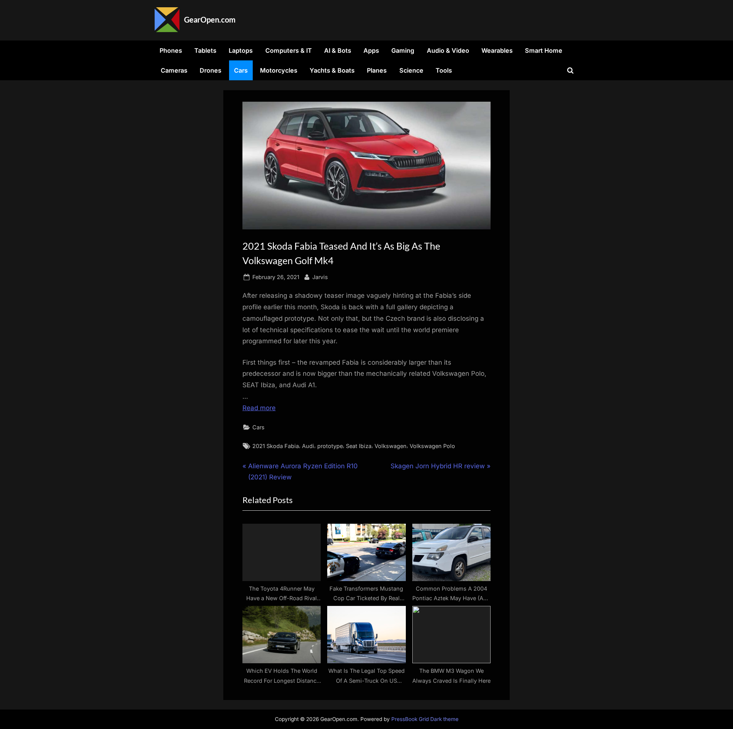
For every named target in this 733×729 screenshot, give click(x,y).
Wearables (497, 50)
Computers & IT (288, 50)
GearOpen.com (210, 19)
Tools (444, 70)
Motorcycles (278, 70)
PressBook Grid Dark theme (425, 719)
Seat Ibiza (358, 446)
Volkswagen (391, 446)
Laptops (241, 50)
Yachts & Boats (332, 70)
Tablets (205, 50)
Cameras (174, 70)
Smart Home (543, 50)
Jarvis (320, 276)
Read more (259, 408)
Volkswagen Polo (432, 446)
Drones (210, 70)
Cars (241, 70)
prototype (330, 446)
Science (411, 70)
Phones (171, 50)
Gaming (402, 50)
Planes (377, 70)
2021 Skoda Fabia (275, 446)
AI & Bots (337, 50)
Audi (308, 446)
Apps (371, 50)
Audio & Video (448, 50)
